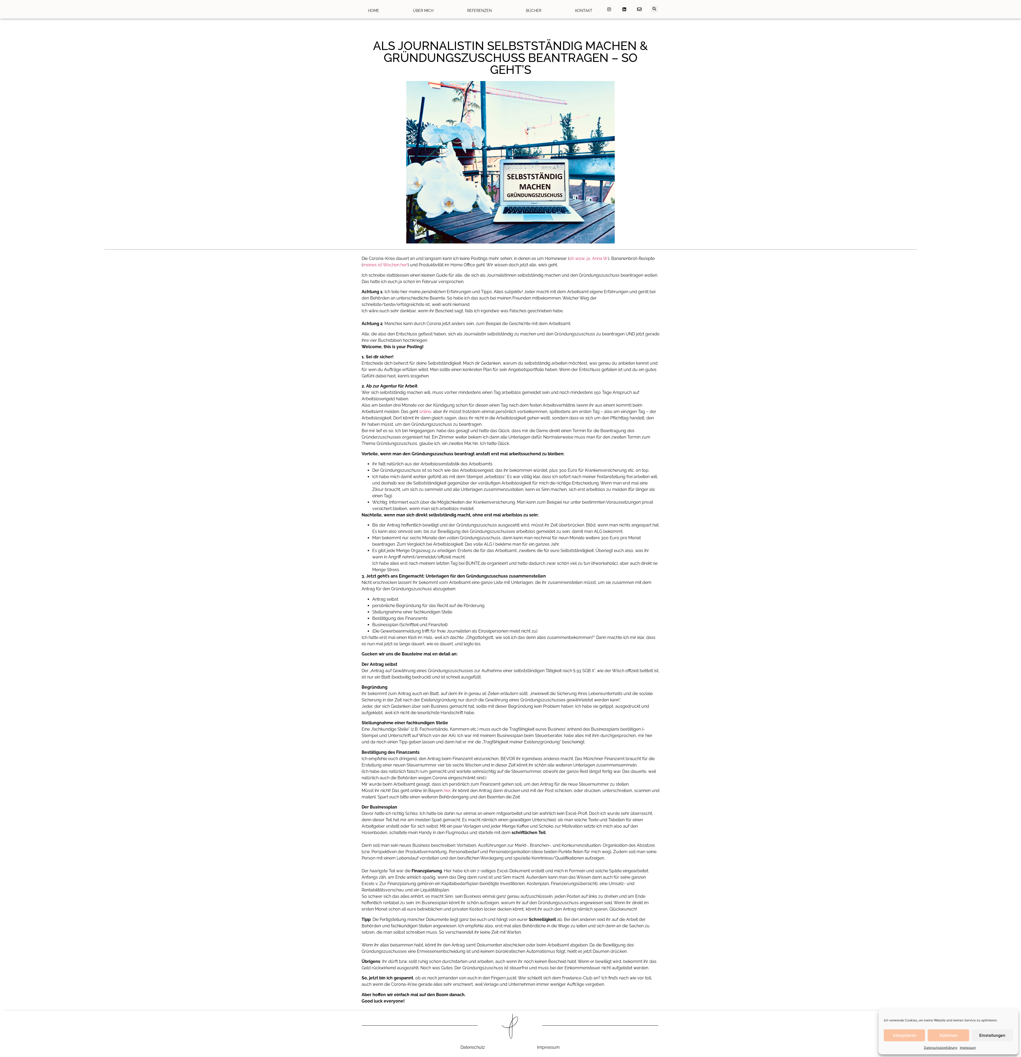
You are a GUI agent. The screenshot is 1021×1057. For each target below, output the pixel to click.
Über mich (423, 11)
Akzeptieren (904, 1035)
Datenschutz (473, 1047)
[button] (654, 9)
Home (373, 11)
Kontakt (583, 11)
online (425, 411)
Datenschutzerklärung (940, 1048)
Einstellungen (992, 1035)
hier (446, 790)
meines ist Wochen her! (385, 264)
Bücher (533, 11)
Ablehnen (948, 1035)
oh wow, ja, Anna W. (588, 258)
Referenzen (479, 11)
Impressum (968, 1048)
